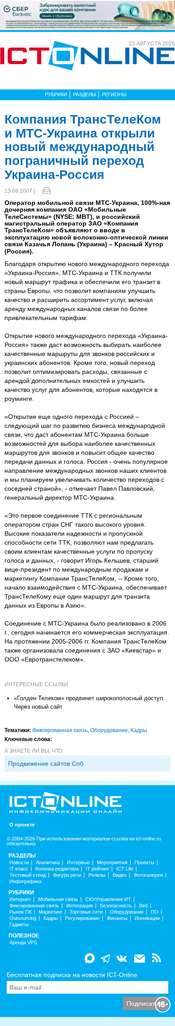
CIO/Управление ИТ (108, 899)
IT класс (18, 868)
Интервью (78, 862)
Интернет (20, 899)
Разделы (84, 94)
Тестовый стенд (27, 875)
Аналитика (48, 862)
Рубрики (56, 94)
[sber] (87, 14)
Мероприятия (112, 862)
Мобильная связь (58, 899)
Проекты (144, 862)
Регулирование (82, 918)
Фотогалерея (148, 875)
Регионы (114, 94)
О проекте (22, 824)
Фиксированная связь (60, 730)
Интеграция (79, 905)
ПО (154, 912)
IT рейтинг (97, 868)
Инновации (147, 918)
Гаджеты (19, 924)
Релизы (96, 875)
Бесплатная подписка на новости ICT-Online (72, 975)
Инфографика (25, 881)
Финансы (117, 918)
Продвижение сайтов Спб (45, 763)
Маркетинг (50, 912)
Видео (120, 875)
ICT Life (124, 868)
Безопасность (116, 905)
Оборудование (109, 730)
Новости (19, 862)
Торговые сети (86, 912)
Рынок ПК (20, 912)
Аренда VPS (23, 942)
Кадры (139, 730)
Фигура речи (67, 875)
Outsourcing (22, 918)
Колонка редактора (57, 868)
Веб (143, 905)
